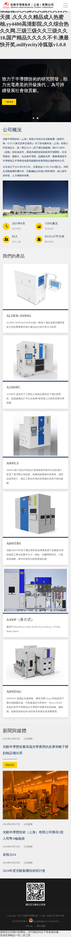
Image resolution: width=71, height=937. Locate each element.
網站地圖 (41, 926)
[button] (33, 118)
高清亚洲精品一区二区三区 (15, 935)
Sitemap (29, 926)
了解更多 (10, 99)
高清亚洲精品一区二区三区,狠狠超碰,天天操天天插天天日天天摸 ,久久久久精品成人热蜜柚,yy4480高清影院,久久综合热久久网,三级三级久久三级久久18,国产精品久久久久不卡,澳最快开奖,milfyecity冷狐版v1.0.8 (34, 24)
